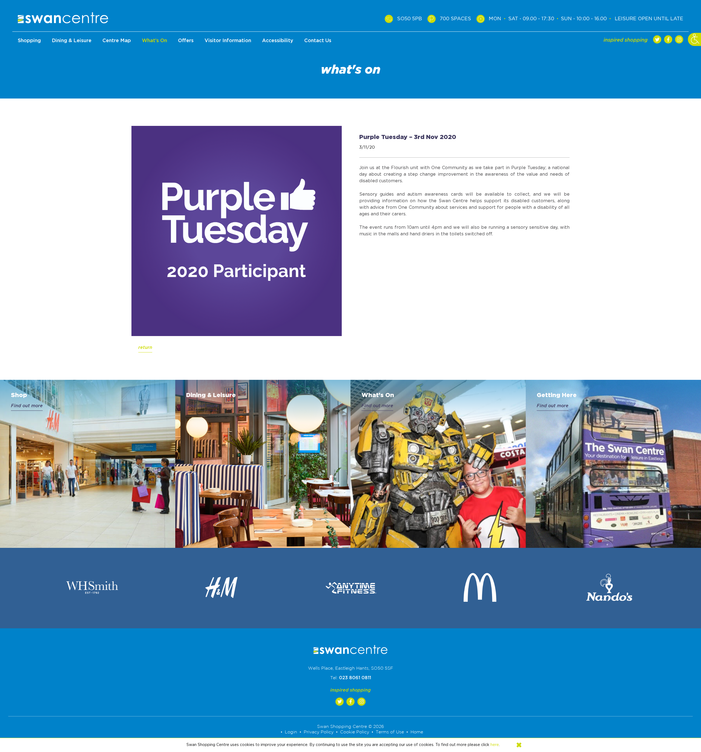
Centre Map (116, 40)
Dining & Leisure (71, 40)
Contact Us (317, 40)
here (494, 745)
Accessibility (277, 40)
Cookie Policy (353, 732)
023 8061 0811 (355, 678)
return (145, 347)
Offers (186, 40)
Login (297, 732)
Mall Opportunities (318, 73)
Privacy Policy (322, 732)
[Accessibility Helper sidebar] (694, 39)
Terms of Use (385, 732)
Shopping (29, 40)
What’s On (154, 40)
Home (410, 732)
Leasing (317, 56)
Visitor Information (228, 40)
